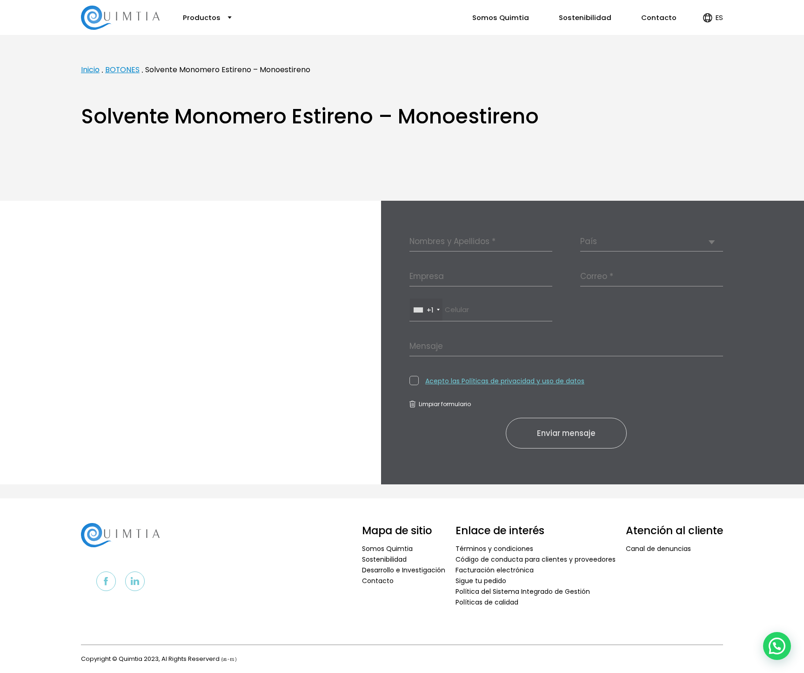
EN (712, 46)
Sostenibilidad (585, 17)
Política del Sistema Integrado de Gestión (523, 591)
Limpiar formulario (445, 404)
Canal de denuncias (658, 548)
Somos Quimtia (500, 17)
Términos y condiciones (494, 548)
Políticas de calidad (487, 602)
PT (712, 57)
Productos (202, 17)
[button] (777, 646)
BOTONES (122, 69)
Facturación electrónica (495, 570)
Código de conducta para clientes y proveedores (536, 559)
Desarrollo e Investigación (403, 570)
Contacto (659, 17)
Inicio (90, 69)
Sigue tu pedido (481, 580)
